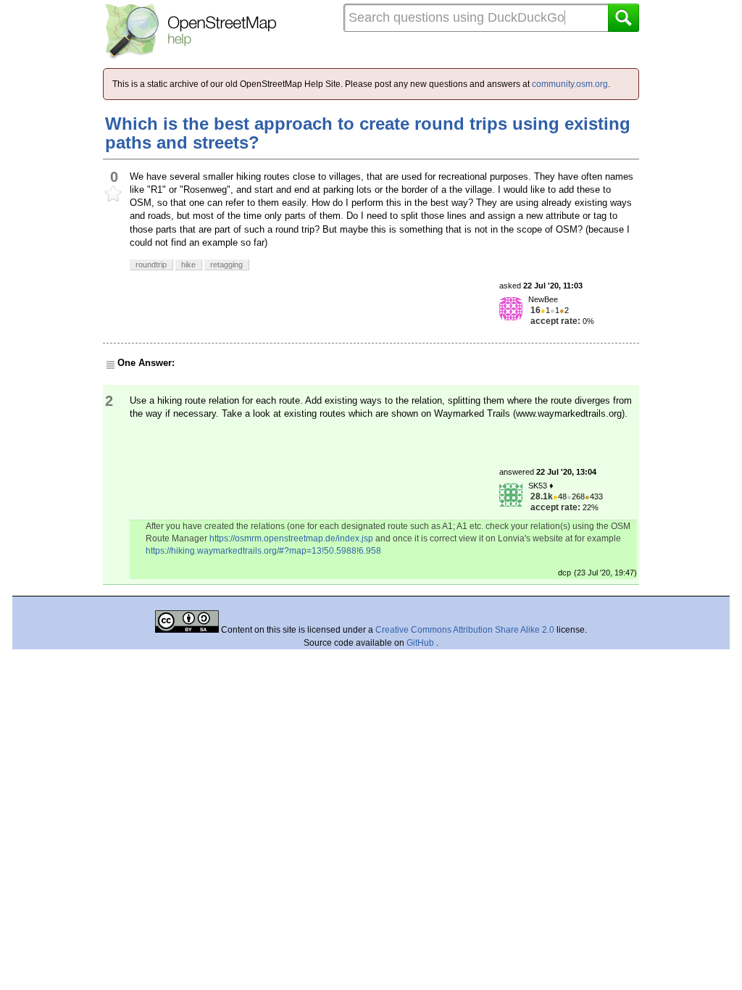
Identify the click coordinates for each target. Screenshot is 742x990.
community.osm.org (570, 84)
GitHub (421, 643)
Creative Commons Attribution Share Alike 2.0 (464, 630)
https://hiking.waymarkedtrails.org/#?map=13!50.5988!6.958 (263, 551)
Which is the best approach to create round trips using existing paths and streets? (367, 133)
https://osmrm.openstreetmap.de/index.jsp (291, 538)
